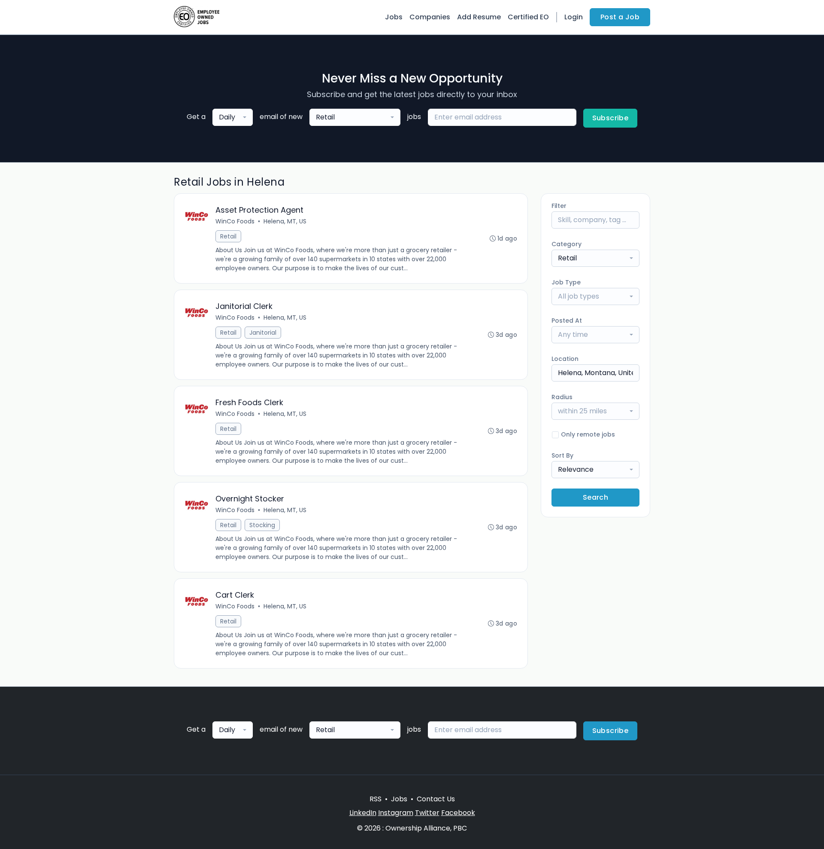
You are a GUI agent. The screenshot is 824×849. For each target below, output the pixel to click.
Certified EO (528, 17)
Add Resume (479, 17)
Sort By (562, 455)
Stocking (262, 525)
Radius (562, 397)
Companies (429, 17)
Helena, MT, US (285, 221)
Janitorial (262, 332)
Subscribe (610, 118)
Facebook (458, 813)
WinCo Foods (234, 221)
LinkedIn (362, 813)
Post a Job (619, 17)
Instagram (395, 813)
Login (573, 17)
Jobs (394, 17)
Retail (228, 236)
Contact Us (436, 799)
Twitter (427, 813)
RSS (376, 799)
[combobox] (232, 117)
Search (595, 497)
